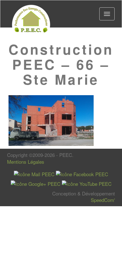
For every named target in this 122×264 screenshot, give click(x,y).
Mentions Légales (25, 161)
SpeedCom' (103, 199)
